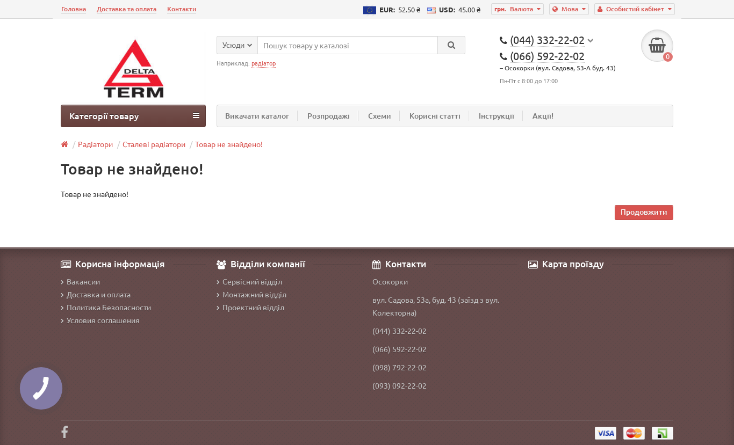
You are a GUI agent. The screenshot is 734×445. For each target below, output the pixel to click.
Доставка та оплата (126, 8)
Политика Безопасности (109, 307)
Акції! (542, 116)
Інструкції (496, 116)
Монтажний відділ (254, 294)
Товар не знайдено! (229, 144)
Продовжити (644, 212)
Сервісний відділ (252, 281)
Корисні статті (434, 116)
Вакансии (83, 281)
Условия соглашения (103, 320)
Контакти (181, 8)
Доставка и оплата (99, 294)
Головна (73, 8)
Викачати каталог (257, 116)
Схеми (379, 116)
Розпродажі (328, 116)
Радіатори (95, 144)
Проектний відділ (253, 307)
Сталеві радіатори (154, 144)
